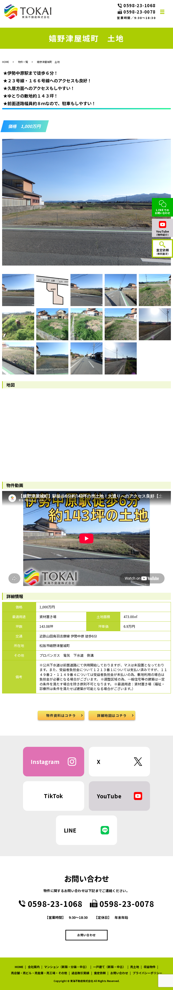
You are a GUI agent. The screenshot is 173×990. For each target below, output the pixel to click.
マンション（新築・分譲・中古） (66, 967)
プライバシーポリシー (147, 973)
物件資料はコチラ (61, 715)
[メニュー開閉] (162, 12)
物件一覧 (23, 62)
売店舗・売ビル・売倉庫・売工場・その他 (39, 973)
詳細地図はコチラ (112, 715)
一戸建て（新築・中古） (109, 967)
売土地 (134, 967)
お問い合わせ (86, 935)
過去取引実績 (80, 973)
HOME (5, 62)
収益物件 (149, 967)
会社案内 (34, 967)
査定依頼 (100, 973)
